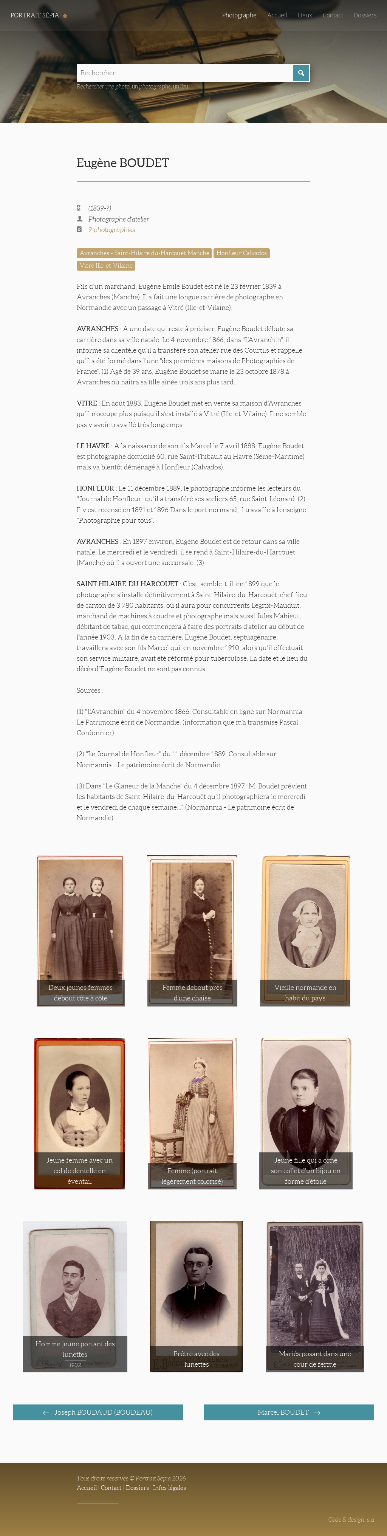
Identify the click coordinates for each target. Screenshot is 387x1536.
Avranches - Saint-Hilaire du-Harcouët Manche (144, 253)
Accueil (277, 15)
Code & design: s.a (351, 1519)
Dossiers (365, 15)
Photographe (239, 15)
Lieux (305, 15)
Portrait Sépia (35, 15)
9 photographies (111, 230)
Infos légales (169, 1488)
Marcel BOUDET (284, 1412)
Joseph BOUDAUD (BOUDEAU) (103, 1412)
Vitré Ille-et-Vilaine (106, 265)
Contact (333, 15)
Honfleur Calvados (242, 253)
